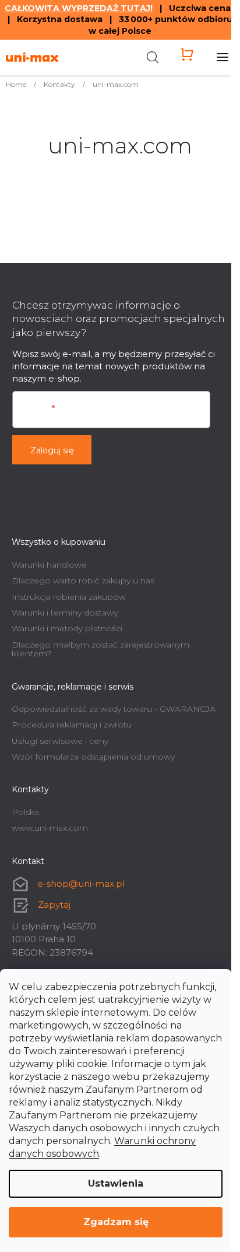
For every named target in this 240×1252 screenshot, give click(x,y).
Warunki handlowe (49, 564)
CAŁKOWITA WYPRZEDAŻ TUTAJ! (79, 8)
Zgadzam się (116, 1221)
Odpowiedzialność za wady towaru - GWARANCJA (114, 709)
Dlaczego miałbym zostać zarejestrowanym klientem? (100, 649)
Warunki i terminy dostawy (65, 612)
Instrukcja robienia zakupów (69, 597)
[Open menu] (222, 57)
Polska (25, 812)
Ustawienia (115, 1183)
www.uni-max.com (50, 828)
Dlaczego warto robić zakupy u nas (83, 580)
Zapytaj (54, 904)
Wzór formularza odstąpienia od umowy (93, 756)
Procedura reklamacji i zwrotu (72, 724)
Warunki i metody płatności (67, 628)
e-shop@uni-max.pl (81, 883)
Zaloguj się (51, 450)
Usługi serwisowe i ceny (60, 741)
